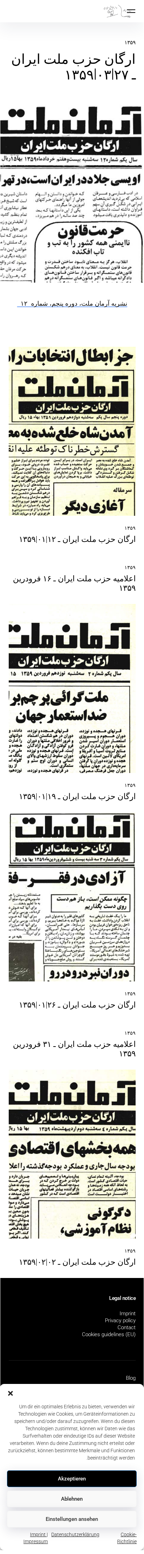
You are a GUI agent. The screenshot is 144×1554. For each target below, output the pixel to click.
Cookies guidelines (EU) (109, 1334)
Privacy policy (120, 1320)
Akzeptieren (72, 1479)
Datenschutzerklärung (75, 1534)
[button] (10, 1392)
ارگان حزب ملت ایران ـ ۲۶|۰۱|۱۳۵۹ (77, 1005)
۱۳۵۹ (130, 42)
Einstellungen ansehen (72, 1519)
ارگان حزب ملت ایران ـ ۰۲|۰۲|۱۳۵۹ (77, 1262)
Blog (131, 1378)
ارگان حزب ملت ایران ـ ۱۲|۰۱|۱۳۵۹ (77, 539)
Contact (127, 1327)
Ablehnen (72, 1499)
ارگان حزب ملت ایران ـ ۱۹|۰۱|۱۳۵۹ (77, 796)
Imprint (128, 1313)
